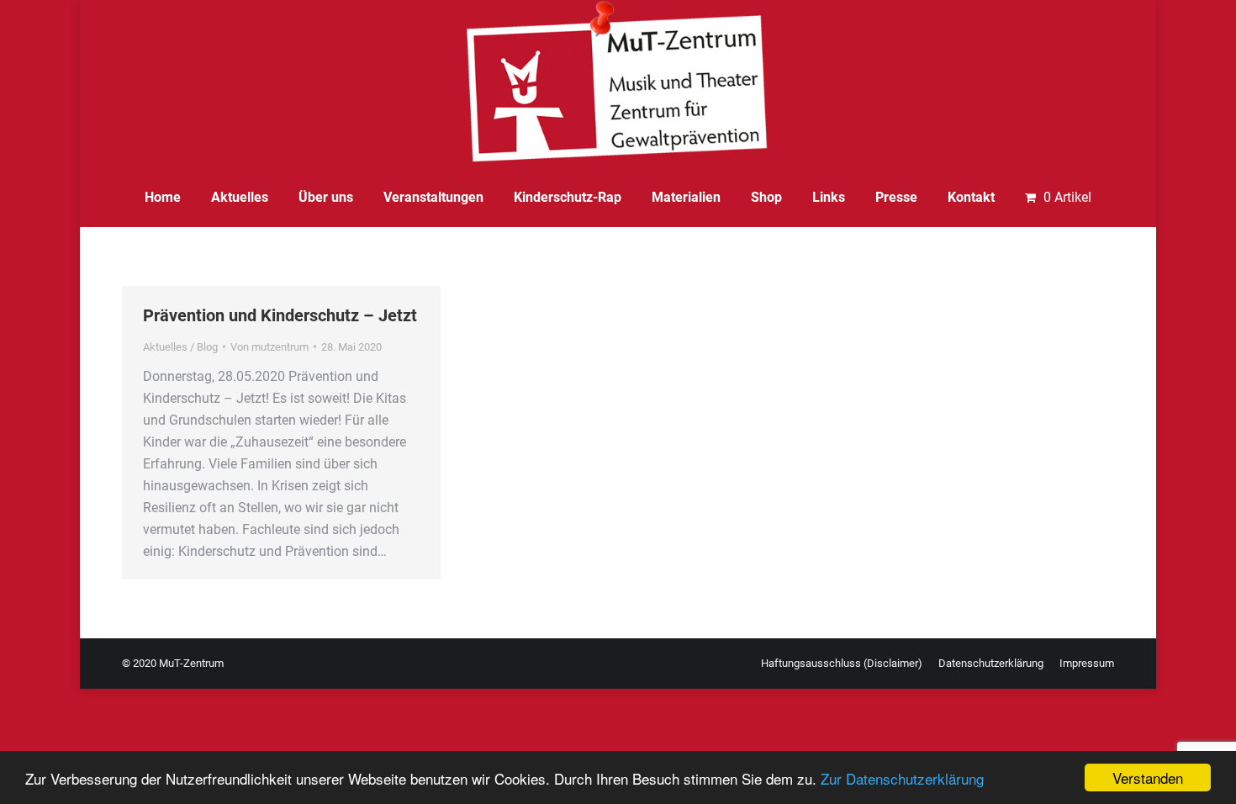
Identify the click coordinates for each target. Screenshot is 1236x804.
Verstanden (1147, 777)
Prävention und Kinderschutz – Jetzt (280, 315)
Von (269, 347)
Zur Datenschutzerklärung (902, 778)
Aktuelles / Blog (180, 347)
